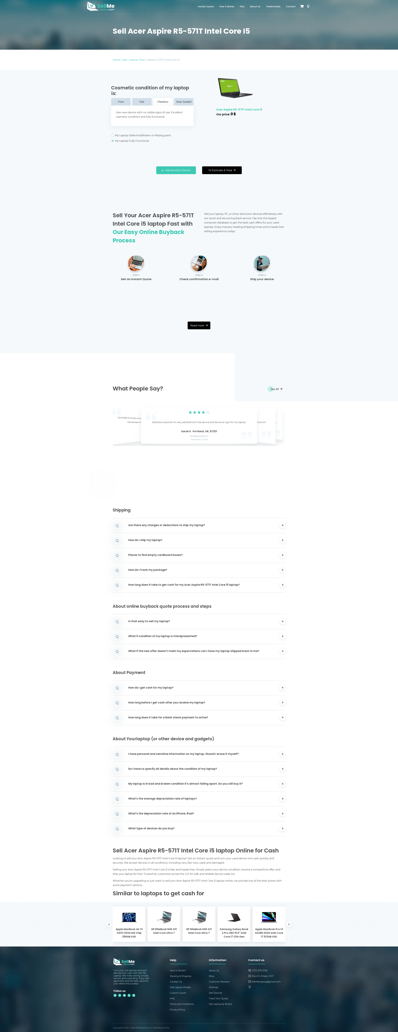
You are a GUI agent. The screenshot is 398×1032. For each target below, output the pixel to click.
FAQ (242, 7)
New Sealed (183, 101)
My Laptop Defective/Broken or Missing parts (143, 135)
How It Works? (178, 970)
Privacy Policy (177, 1009)
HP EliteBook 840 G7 (199, 436)
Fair (141, 101)
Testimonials (273, 7)
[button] (119, 424)
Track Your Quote (218, 998)
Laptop (133, 59)
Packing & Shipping (180, 976)
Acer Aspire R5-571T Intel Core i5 (239, 109)
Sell (125, 59)
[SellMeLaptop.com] (100, 10)
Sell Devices (215, 992)
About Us (255, 7)
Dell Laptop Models (180, 987)
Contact (291, 7)
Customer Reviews (219, 981)
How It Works (226, 7)
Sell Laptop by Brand (220, 1004)
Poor (121, 101)
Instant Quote (206, 7)
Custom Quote (178, 992)
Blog (211, 976)
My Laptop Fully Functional (132, 140)
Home (116, 59)
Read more (197, 325)
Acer (142, 59)
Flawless (162, 101)
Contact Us (176, 981)
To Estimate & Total (220, 170)
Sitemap (213, 987)
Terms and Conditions (182, 1004)
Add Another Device (177, 170)
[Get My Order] (308, 7)
